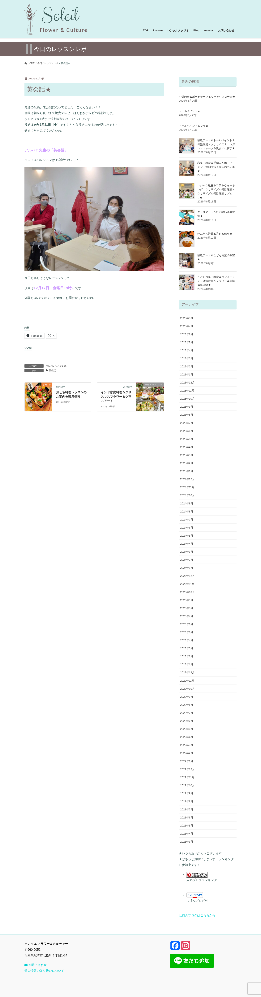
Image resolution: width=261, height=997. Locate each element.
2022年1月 (186, 761)
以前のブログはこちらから (197, 915)
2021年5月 (186, 825)
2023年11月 (187, 583)
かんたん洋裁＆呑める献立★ (214, 233)
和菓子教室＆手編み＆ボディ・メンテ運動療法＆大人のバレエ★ (216, 166)
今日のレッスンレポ (56, 366)
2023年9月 (186, 600)
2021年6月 (186, 817)
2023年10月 (187, 592)
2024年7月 (186, 519)
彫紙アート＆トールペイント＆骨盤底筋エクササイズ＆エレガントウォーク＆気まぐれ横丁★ (216, 144)
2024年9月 (186, 503)
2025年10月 (187, 398)
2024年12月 (187, 479)
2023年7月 (186, 616)
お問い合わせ (37, 965)
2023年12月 (187, 575)
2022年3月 (186, 745)
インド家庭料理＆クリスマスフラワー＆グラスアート (116, 396)
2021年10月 (187, 785)
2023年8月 (186, 608)
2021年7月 (186, 809)
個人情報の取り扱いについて (44, 970)
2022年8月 (186, 704)
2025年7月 (186, 422)
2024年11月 (187, 487)
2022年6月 (186, 720)
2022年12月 (187, 672)
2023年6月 (186, 624)
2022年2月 (186, 753)
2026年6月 (186, 334)
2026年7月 (186, 326)
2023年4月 (186, 640)
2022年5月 (186, 728)
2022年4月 (186, 736)
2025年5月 (186, 439)
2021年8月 (186, 801)
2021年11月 (187, 777)
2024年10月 (187, 495)
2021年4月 (186, 833)
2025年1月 (186, 471)
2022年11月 (187, 680)
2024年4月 (186, 543)
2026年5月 (186, 342)
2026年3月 (186, 358)
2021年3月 (186, 841)
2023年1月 (186, 664)
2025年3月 (186, 455)
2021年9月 (186, 793)
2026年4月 (186, 350)
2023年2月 (186, 656)
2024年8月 (186, 511)
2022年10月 (187, 688)
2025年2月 (186, 463)
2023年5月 (186, 632)
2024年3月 (186, 551)
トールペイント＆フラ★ (193, 125)
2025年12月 (187, 382)
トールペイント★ (189, 111)
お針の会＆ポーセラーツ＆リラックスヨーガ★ (207, 96)
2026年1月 (186, 374)
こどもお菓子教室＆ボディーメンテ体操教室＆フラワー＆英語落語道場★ (216, 280)
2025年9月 (186, 406)
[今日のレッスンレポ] (150, 396)
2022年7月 (186, 712)
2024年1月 (186, 567)
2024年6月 (186, 527)
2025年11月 (187, 390)
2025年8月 (186, 414)
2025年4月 (186, 447)
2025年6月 (186, 430)
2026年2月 (186, 366)
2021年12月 (187, 769)
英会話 (52, 370)
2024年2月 (186, 559)
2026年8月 (186, 318)
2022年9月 (186, 696)
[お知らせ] (38, 396)
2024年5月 (186, 535)
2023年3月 (186, 648)
